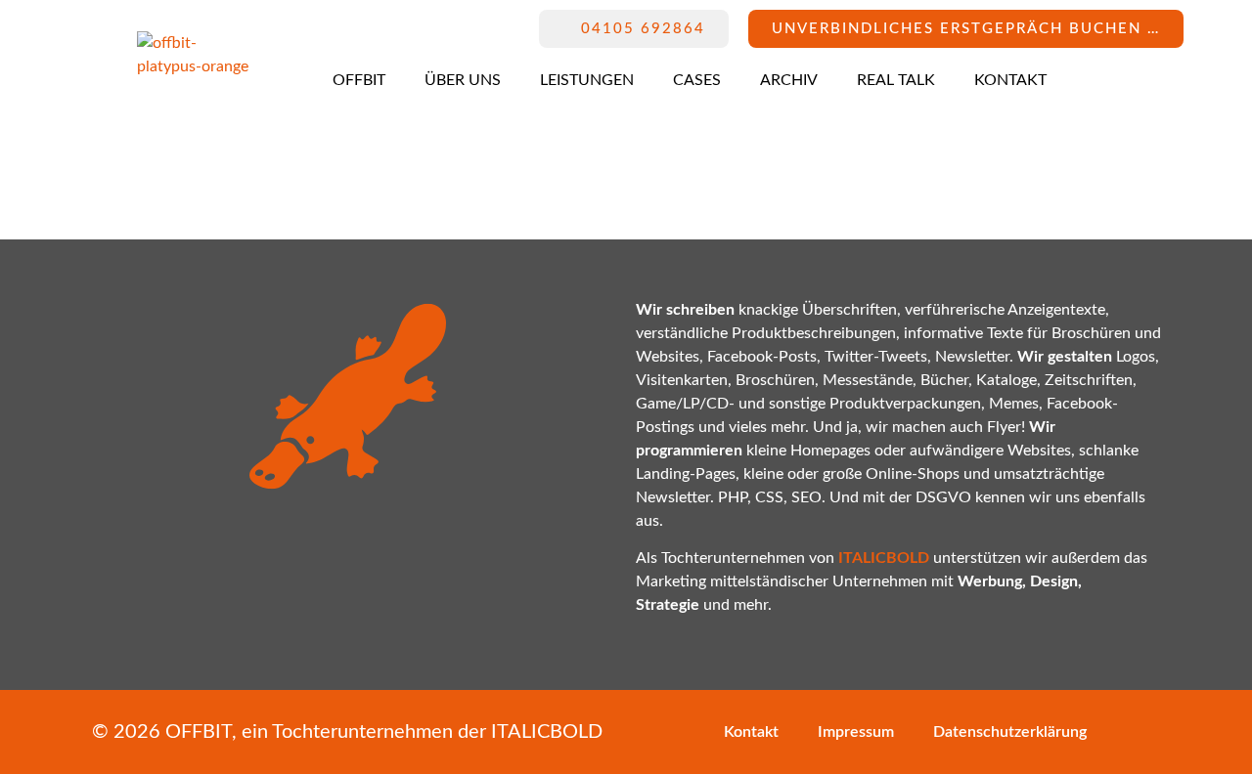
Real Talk (896, 80)
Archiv (789, 80)
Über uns (463, 80)
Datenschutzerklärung (1010, 732)
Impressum (856, 732)
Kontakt (1010, 80)
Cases (697, 80)
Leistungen (587, 80)
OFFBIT (359, 80)
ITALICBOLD (547, 732)
